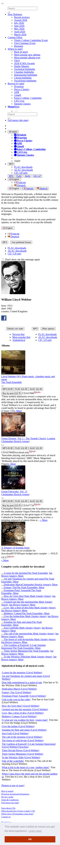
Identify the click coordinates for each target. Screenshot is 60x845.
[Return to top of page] (12, 785)
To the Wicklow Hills (14, 656)
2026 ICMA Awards (24, 63)
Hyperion (19, 86)
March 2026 (20, 34)
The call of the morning (16, 633)
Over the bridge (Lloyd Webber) (18, 726)
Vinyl (17, 60)
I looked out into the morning (18, 602)
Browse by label (16, 83)
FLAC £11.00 (21, 389)
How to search (7, 791)
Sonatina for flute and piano (18, 622)
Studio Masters (21, 66)
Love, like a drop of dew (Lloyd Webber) (23, 713)
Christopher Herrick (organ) (15, 441)
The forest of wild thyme (16, 639)
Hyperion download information (15, 794)
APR (16, 92)
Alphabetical (18, 340)
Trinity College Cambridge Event (31, 40)
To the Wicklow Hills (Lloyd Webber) (21, 757)
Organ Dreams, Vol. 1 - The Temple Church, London (28, 438)
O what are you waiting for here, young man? (25, 720)
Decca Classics (21, 89)
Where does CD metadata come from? (17, 814)
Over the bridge (12, 616)
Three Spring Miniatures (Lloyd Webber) (22, 754)
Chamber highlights (24, 72)
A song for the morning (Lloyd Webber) (22, 672)
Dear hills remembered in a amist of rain (22, 682)
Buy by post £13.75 (12, 393)
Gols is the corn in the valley (16, 699)
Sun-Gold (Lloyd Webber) (15, 733)
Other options (48, 328)
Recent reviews (22, 17)
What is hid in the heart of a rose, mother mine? (25, 767)
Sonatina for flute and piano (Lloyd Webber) (24, 730)
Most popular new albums (27, 54)
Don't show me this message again (22, 259)
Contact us (6, 817)
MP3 (11, 164)
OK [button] (30, 839)
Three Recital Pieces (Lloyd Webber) (20, 750)
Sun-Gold (9, 627)
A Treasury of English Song (15, 547)
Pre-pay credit (7, 797)
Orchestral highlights (24, 69)
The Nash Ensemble (11, 382)
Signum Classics (22, 103)
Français (21, 182)
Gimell (17, 95)
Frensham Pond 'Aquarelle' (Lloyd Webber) (24, 696)
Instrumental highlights (25, 75)
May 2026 (19, 28)
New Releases (15, 14)
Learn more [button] (35, 831)
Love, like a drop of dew (16, 607)
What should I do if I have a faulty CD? (18, 811)
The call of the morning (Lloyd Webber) (22, 737)
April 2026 (19, 31)
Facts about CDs (8, 808)
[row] (30, 381)
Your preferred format (21, 242)
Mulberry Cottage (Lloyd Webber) (19, 716)
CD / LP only (21, 172)
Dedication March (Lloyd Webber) (19, 689)
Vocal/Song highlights (25, 80)
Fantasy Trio (10, 587)
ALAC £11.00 (36, 389)
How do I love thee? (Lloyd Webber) (20, 705)
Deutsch (21, 185)
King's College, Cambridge (28, 98)
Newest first (18, 334)
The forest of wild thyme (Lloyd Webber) (23, 740)
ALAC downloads (23, 170)
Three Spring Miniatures (16, 651)
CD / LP (37, 176)
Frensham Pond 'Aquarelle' (17, 590)
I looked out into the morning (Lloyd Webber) (25, 709)
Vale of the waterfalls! (13, 761)
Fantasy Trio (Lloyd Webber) (16, 692)
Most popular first (21, 337)
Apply (17, 160)
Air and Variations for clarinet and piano (24, 578)
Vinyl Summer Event (24, 43)
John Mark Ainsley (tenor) (37, 596)
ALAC (27, 176)
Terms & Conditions (10, 800)
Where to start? (15, 49)
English (15, 188)
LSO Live (19, 100)
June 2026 (19, 26)
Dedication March (13, 584)
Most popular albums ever (27, 57)
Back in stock (21, 51)
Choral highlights (23, 77)
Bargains (18, 46)
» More (18, 411)
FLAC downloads (23, 167)
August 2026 (20, 20)
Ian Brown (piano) (18, 604)
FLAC (19, 176)
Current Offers (15, 37)
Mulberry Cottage (13, 613)
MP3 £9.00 (8, 389)
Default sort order (15, 328)
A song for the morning (15, 573)
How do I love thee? (14, 596)
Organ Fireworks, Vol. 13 (14, 491)
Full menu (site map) (18, 120)
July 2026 (19, 23)
